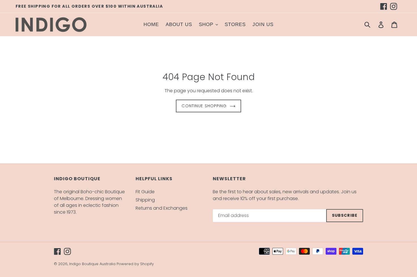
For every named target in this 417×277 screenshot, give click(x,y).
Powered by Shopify (135, 264)
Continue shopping (204, 106)
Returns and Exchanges (162, 208)
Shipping (145, 200)
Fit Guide (145, 191)
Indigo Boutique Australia (92, 264)
